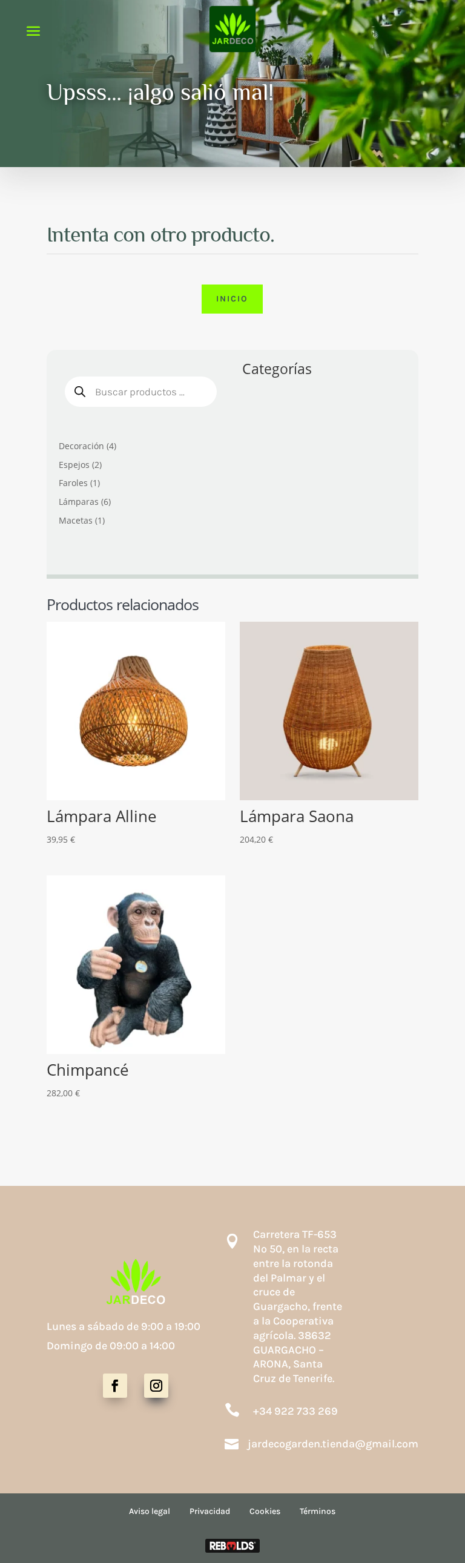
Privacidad (210, 1511)
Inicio (232, 299)
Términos (317, 1511)
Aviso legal (149, 1511)
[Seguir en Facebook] (115, 1386)
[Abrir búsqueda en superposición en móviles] (141, 391)
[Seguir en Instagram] (156, 1386)
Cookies (264, 1511)
